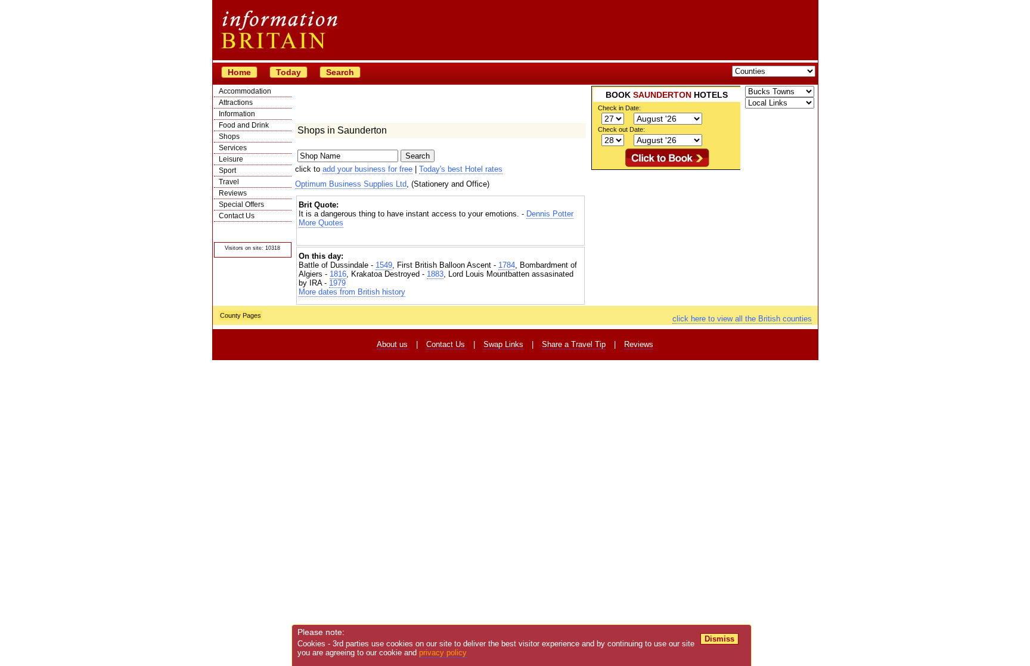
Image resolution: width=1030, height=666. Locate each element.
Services (233, 148)
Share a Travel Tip (574, 344)
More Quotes (321, 222)
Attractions (236, 102)
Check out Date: (621, 129)
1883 (435, 274)
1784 (506, 265)
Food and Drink (244, 125)
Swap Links (503, 344)
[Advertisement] (440, 237)
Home (239, 72)
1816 (338, 274)
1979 (337, 282)
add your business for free (367, 169)
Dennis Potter (549, 213)
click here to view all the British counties (742, 318)
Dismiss (719, 638)
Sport (227, 170)
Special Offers (241, 204)
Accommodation (245, 91)
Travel (229, 182)
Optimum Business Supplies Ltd (351, 183)
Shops (229, 136)
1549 (384, 265)
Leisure (231, 159)
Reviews (233, 193)
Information (237, 114)
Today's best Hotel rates (460, 169)
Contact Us (237, 216)
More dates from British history (352, 291)
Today (288, 72)
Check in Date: (619, 107)
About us (392, 344)
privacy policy (443, 652)
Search (340, 72)
